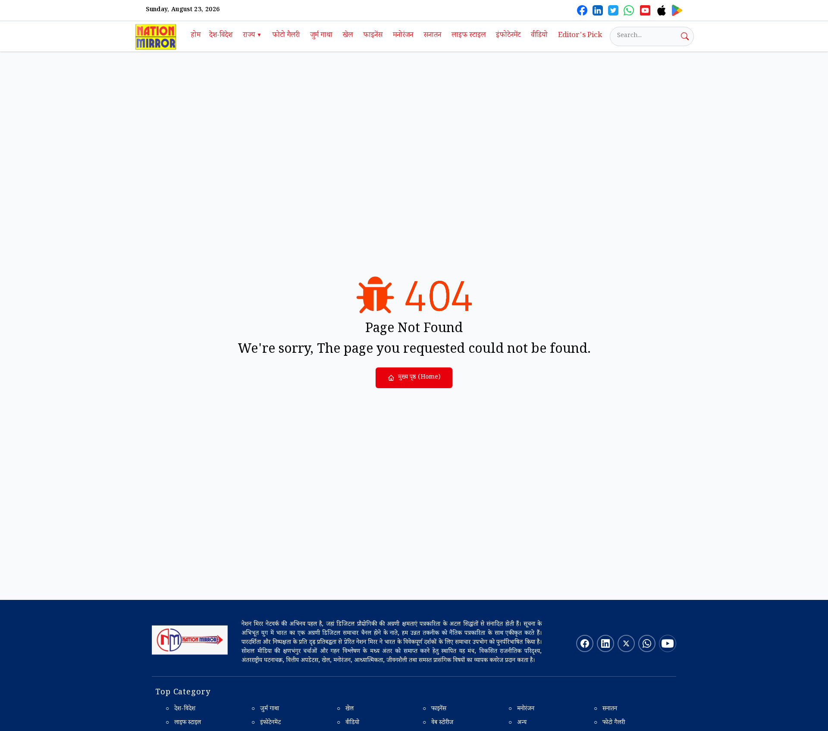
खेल (348, 36)
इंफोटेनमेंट (508, 36)
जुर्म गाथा (321, 36)
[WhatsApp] (629, 10)
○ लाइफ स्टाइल (183, 723)
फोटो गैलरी (286, 36)
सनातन (432, 36)
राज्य (252, 36)
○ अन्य (517, 723)
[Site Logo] (190, 640)
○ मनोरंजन (521, 709)
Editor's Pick (580, 36)
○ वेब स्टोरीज (438, 723)
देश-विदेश (220, 36)
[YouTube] (645, 10)
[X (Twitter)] (613, 10)
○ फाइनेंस (434, 709)
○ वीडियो (348, 723)
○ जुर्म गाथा (265, 709)
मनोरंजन (403, 36)
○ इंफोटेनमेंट (266, 723)
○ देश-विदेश (180, 709)
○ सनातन (605, 709)
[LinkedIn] (598, 10)
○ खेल (345, 709)
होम (196, 36)
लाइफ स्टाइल (469, 36)
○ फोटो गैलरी (609, 723)
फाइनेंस (373, 36)
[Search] (685, 36)
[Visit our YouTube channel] (667, 643)
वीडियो (539, 36)
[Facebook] (582, 10)
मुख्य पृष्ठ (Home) (419, 378)
